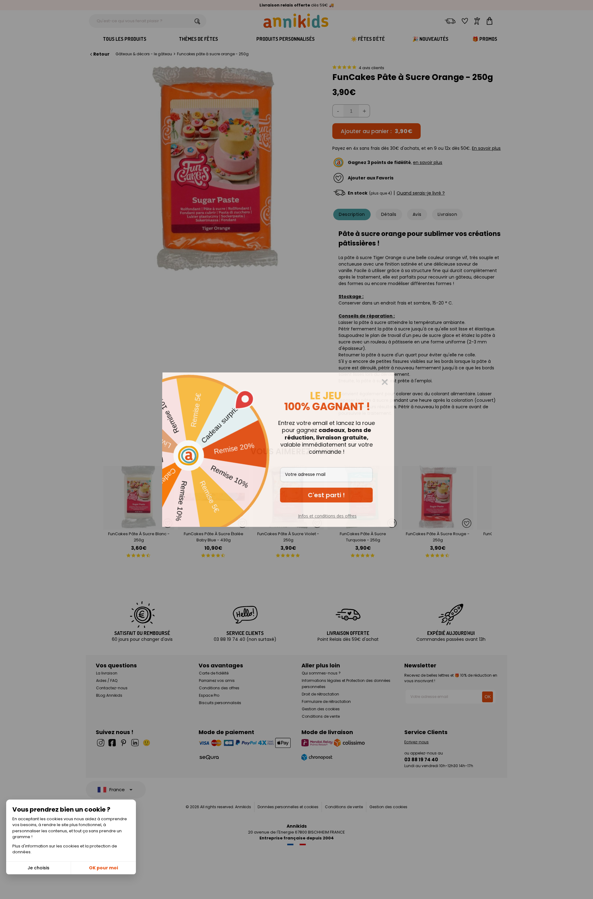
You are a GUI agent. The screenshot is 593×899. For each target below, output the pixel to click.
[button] (344, 495)
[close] (403, 382)
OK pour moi (103, 868)
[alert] (296, 449)
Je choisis (38, 868)
